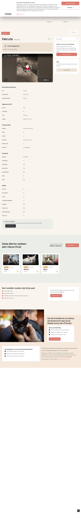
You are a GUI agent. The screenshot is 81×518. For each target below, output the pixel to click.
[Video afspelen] (27, 68)
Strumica (25, 271)
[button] (55, 28)
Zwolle (5, 271)
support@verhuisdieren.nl (64, 359)
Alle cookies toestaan (70, 3)
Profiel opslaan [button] (59, 38)
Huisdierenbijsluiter (10, 225)
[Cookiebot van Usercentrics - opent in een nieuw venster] (8, 14)
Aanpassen (69, 7)
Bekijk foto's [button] (74, 32)
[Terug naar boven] (78, 510)
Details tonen (19, 14)
